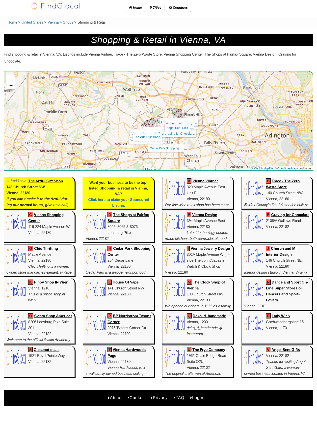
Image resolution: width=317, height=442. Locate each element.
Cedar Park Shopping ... (166, 148)
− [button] (11, 85)
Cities (156, 7)
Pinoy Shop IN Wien (51, 282)
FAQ (180, 398)
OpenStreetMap (286, 168)
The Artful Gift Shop (147, 137)
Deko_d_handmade (209, 316)
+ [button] (11, 78)
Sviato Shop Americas (53, 316)
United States (32, 22)
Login (197, 398)
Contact (137, 398)
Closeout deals (46, 349)
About (116, 398)
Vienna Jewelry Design (210, 248)
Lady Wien (281, 316)
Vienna (53, 22)
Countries (180, 7)
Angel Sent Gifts (177, 128)
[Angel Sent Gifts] (176, 118)
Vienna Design (204, 215)
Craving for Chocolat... (180, 133)
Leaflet (254, 168)
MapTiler (269, 168)
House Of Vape (125, 282)
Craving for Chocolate (290, 215)
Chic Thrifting (46, 248)
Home (137, 7)
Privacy (160, 398)
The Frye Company (208, 349)
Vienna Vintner (205, 181)
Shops (68, 22)
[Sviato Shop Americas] (175, 112)
